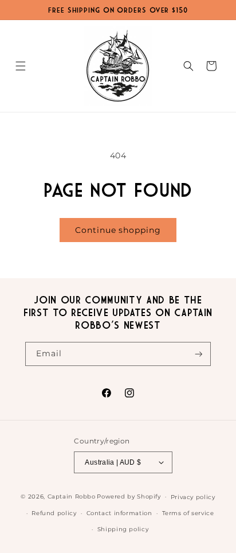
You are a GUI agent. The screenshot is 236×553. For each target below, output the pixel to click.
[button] (20, 65)
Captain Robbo (72, 496)
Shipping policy (122, 528)
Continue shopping (117, 230)
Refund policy (54, 512)
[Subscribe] (198, 354)
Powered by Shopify (128, 496)
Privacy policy (193, 496)
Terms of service (188, 512)
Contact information (119, 512)
